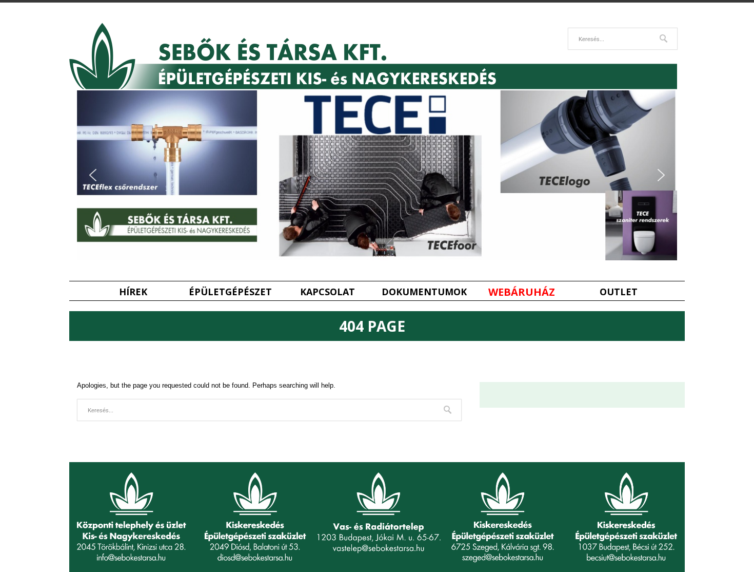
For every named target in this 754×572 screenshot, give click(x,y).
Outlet (619, 292)
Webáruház (521, 292)
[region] (377, 175)
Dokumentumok (424, 292)
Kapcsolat (327, 292)
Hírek (133, 292)
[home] (373, 87)
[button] (93, 175)
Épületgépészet (230, 292)
